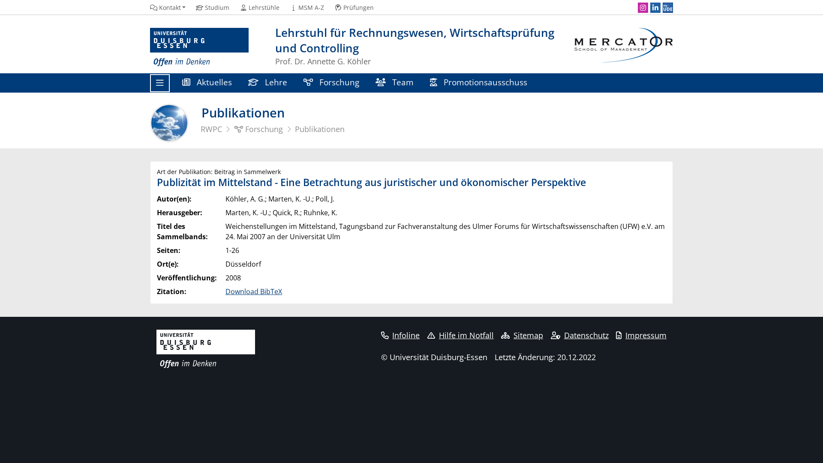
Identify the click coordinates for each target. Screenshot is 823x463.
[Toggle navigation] (160, 83)
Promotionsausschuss (484, 82)
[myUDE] (668, 8)
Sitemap (528, 335)
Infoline (406, 335)
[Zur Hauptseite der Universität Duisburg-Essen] (199, 47)
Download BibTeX (253, 291)
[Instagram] (643, 8)
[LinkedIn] (655, 8)
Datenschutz (586, 335)
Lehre (275, 82)
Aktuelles (213, 82)
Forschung (338, 82)
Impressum (646, 335)
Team (402, 82)
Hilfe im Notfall (466, 335)
